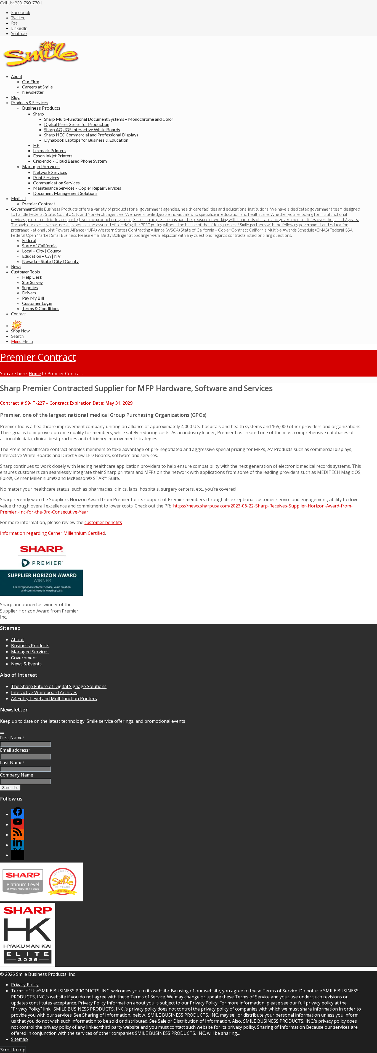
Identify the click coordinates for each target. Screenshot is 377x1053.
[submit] (2, 733)
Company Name (16, 775)
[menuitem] (186, 84)
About (17, 639)
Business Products (30, 646)
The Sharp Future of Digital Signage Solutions (59, 686)
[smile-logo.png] (41, 66)
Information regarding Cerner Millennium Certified (52, 533)
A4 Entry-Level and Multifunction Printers (54, 698)
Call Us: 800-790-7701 (21, 2)
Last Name (12, 762)
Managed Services (41, 166)
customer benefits (103, 522)
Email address (15, 750)
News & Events (26, 664)
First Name (12, 738)
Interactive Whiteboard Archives (44, 692)
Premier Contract (38, 357)
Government (24, 658)
